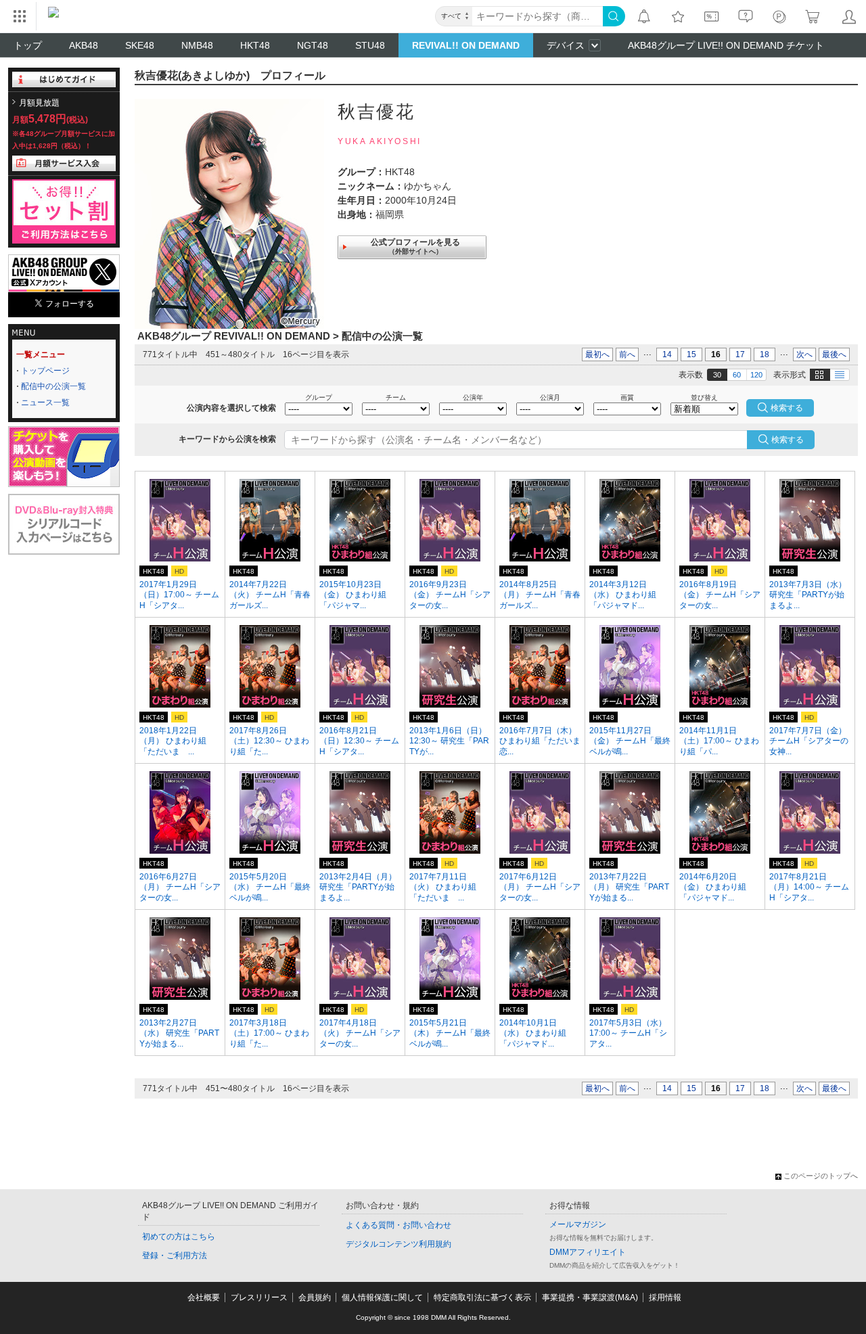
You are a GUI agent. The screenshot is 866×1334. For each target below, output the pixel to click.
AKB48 (83, 45)
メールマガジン (577, 1224)
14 (667, 354)
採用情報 (665, 1297)
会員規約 (314, 1297)
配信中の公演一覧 (53, 386)
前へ (627, 354)
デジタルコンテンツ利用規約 (398, 1244)
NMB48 (197, 45)
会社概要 (203, 1297)
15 (691, 354)
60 (737, 375)
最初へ (597, 354)
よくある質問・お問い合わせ (398, 1225)
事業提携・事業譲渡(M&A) (590, 1297)
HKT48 (255, 45)
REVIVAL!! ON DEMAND (466, 45)
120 (756, 375)
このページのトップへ (820, 1176)
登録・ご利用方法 (174, 1255)
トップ (28, 45)
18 (764, 354)
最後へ (834, 354)
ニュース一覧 (45, 402)
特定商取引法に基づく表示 (482, 1297)
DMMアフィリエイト (587, 1252)
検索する (787, 439)
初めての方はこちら (178, 1236)
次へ (804, 354)
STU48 (370, 45)
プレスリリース (259, 1297)
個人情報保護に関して (382, 1297)
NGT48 (312, 45)
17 (740, 354)
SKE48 (139, 45)
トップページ (45, 370)
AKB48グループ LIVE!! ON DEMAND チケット (726, 45)
